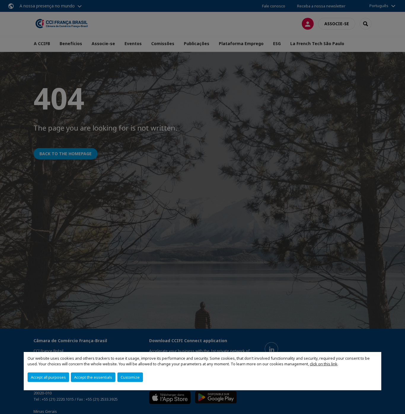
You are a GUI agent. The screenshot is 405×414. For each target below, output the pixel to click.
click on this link (323, 364)
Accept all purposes (48, 377)
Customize (130, 377)
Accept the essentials (93, 377)
